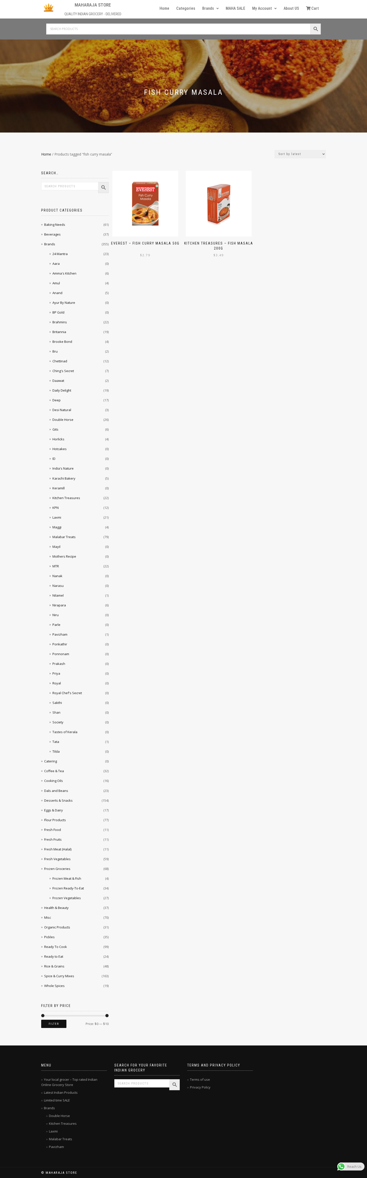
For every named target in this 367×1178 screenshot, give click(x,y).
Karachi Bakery (63, 478)
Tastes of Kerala (64, 732)
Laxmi (56, 517)
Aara (56, 263)
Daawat (58, 380)
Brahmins (59, 322)
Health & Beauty (56, 907)
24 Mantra (60, 254)
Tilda (56, 751)
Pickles (49, 937)
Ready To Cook (55, 946)
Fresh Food (52, 829)
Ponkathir (59, 644)
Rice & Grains (54, 966)
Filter (54, 1023)
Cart (315, 8)
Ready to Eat (53, 956)
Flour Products (55, 820)
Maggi (56, 527)
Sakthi (57, 702)
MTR (55, 566)
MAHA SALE (235, 8)
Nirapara (59, 605)
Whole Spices (54, 985)
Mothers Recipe (64, 556)
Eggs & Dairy (53, 810)
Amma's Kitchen (64, 273)
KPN (55, 507)
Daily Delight (61, 390)
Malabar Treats (64, 537)
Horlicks (58, 439)
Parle (56, 624)
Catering (50, 761)
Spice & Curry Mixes (59, 976)
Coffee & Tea (54, 771)
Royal (56, 683)
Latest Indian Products (61, 1092)
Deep (56, 400)
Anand (57, 293)
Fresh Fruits (53, 839)
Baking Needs (54, 224)
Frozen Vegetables (66, 898)
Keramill (58, 488)
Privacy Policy (200, 1087)
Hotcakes (59, 449)
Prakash (58, 663)
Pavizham (59, 634)
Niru (55, 615)
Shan (56, 712)
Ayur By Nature (63, 302)
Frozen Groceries (57, 868)
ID (53, 458)
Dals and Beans (56, 790)
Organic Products (57, 927)
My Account (262, 8)
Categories (185, 8)
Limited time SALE (57, 1100)
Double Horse (62, 419)
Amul (56, 283)
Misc (47, 917)
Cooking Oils (53, 780)
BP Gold (58, 312)
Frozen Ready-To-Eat (68, 888)
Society (57, 722)
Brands (208, 8)
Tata (55, 741)
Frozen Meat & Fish (66, 878)
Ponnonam (60, 654)
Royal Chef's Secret (67, 693)
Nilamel (58, 595)
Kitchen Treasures (66, 498)
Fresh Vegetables (57, 859)
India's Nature (63, 468)
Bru (55, 351)
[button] (210, 9)
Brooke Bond (62, 341)
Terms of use (200, 1079)
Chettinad (59, 361)
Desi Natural (61, 410)
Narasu (58, 585)
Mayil (56, 546)
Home (164, 8)
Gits (55, 429)
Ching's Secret (63, 371)
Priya (56, 673)
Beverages (52, 234)
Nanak (57, 576)
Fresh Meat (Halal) (57, 849)
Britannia (59, 332)
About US (291, 8)
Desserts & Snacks (58, 800)
